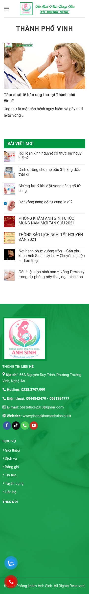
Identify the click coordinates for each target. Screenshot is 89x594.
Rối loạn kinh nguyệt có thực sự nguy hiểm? (50, 155)
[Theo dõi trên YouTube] (34, 425)
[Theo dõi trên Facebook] (7, 425)
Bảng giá (12, 467)
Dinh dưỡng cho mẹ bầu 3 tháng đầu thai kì (49, 172)
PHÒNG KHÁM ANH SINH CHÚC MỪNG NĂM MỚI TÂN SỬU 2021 (47, 220)
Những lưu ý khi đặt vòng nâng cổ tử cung (50, 188)
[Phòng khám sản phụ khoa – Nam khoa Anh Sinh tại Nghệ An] (47, 8)
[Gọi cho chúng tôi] (25, 425)
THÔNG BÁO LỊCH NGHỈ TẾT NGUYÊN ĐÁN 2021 (51, 237)
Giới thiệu (12, 450)
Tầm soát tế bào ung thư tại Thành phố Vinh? (39, 97)
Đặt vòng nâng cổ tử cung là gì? (45, 202)
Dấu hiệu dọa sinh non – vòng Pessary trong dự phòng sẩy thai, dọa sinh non (52, 274)
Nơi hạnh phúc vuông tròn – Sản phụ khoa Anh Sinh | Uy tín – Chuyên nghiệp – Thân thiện (52, 256)
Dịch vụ (11, 459)
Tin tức (10, 475)
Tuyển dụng (14, 484)
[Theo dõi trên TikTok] (16, 425)
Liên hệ (10, 492)
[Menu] (7, 8)
